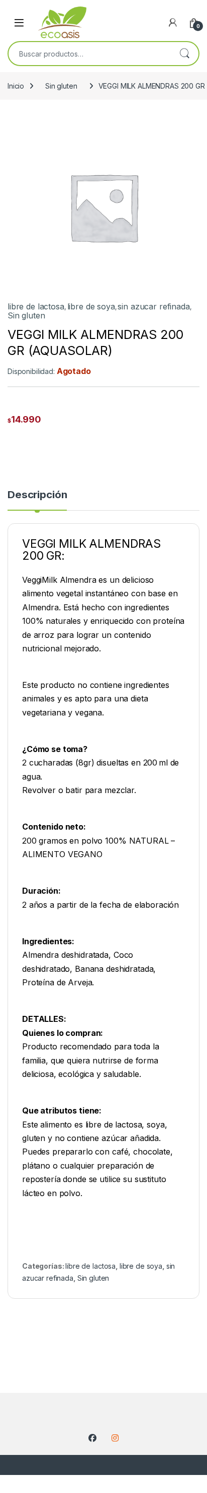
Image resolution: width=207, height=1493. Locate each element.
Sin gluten (61, 86)
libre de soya (91, 306)
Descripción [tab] (37, 495)
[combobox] (89, 53)
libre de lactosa (36, 306)
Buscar (184, 53)
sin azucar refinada (153, 306)
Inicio (16, 86)
